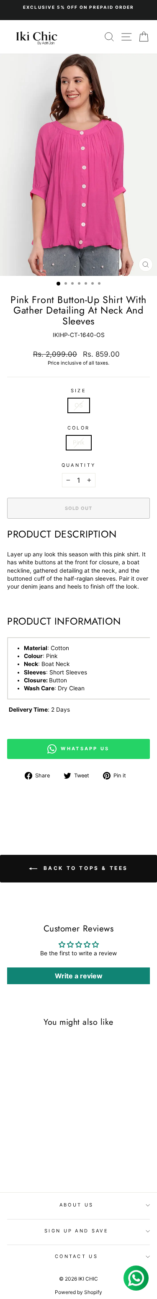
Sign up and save (76, 1231)
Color (78, 428)
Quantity (79, 465)
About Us (76, 1205)
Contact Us (76, 1256)
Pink (79, 442)
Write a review (79, 976)
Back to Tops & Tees (84, 868)
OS (79, 405)
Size (78, 391)
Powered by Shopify (78, 1292)
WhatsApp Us (85, 748)
